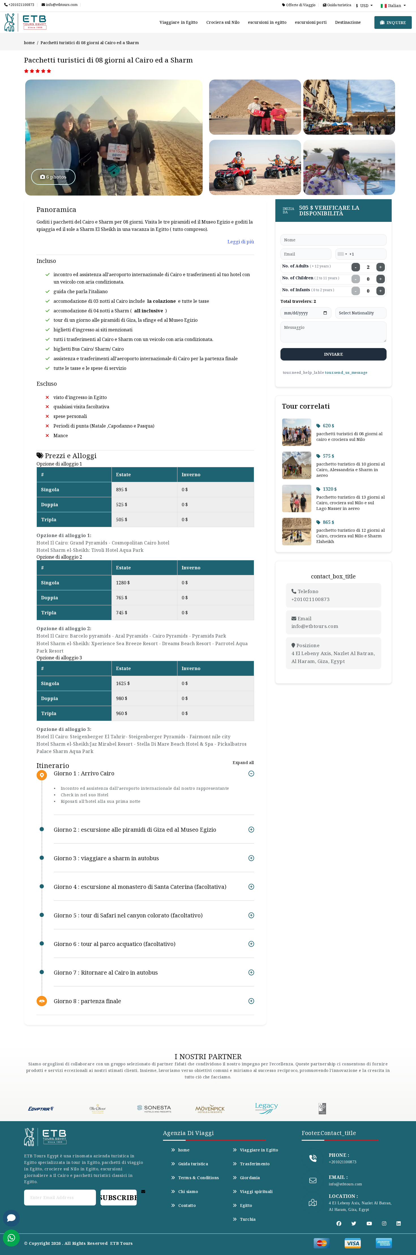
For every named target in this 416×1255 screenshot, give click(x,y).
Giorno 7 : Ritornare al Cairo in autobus (106, 972)
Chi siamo (188, 1191)
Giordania (250, 1177)
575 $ (328, 456)
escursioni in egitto (267, 22)
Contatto (187, 1205)
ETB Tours (121, 1243)
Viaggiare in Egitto (179, 22)
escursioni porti (311, 22)
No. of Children (310, 277)
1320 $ (330, 489)
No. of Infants (308, 289)
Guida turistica (338, 5)
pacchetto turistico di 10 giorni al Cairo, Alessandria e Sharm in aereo (350, 469)
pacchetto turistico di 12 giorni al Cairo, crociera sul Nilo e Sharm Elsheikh (350, 535)
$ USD (363, 5)
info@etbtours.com (61, 5)
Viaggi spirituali (256, 1191)
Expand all (243, 762)
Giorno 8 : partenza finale (87, 1001)
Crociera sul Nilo (223, 22)
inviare (333, 354)
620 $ (328, 425)
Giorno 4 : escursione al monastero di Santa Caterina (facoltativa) (140, 887)
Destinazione (348, 22)
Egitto (246, 1205)
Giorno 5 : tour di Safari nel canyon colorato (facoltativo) (128, 915)
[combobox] (342, 254)
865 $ (328, 522)
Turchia (248, 1219)
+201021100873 (21, 5)
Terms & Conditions (198, 1177)
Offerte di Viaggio (300, 5)
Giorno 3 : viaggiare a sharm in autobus (106, 858)
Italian (394, 5)
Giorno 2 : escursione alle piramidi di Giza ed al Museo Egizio (135, 829)
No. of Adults (306, 266)
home (29, 42)
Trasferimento (255, 1164)
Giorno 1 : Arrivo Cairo (84, 773)
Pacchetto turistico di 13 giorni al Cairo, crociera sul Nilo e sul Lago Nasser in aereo (350, 502)
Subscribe (118, 1197)
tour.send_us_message (346, 372)
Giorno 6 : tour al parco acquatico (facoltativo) (114, 944)
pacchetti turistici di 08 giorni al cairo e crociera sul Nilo (349, 436)
